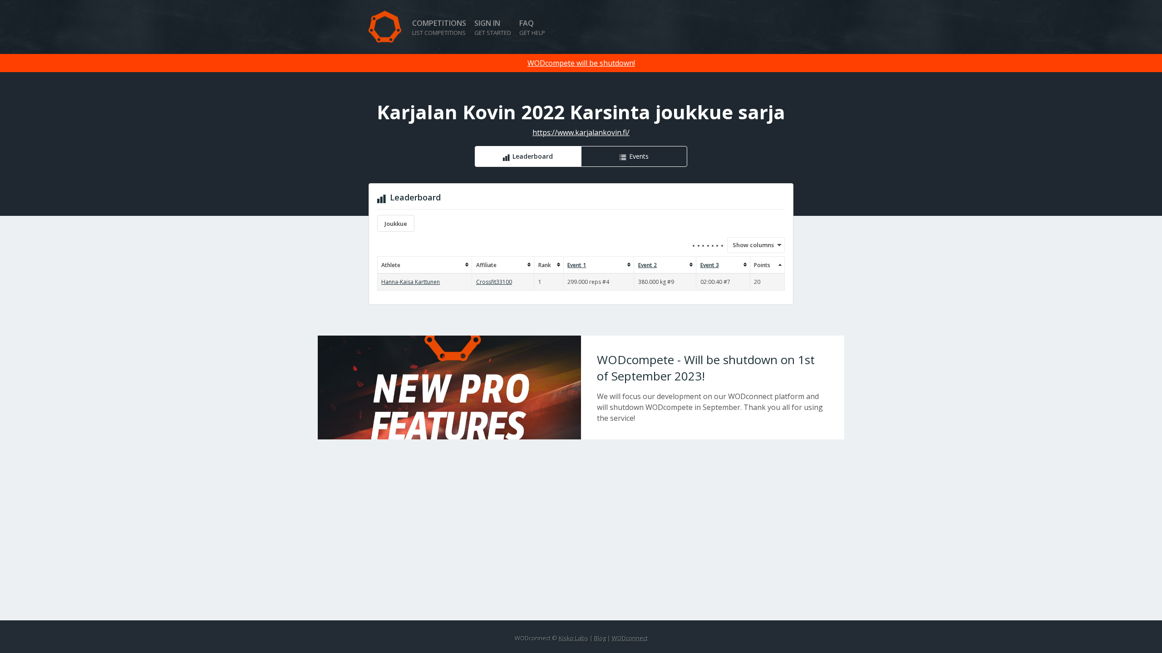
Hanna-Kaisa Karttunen (410, 282)
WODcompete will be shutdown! (581, 63)
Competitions (439, 27)
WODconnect (630, 638)
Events (639, 156)
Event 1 (576, 265)
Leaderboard (532, 156)
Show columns (750, 245)
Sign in (492, 27)
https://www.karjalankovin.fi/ (581, 132)
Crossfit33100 (494, 282)
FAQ (532, 27)
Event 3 (709, 265)
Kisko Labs (573, 638)
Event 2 (647, 265)
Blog (600, 638)
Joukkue (395, 223)
